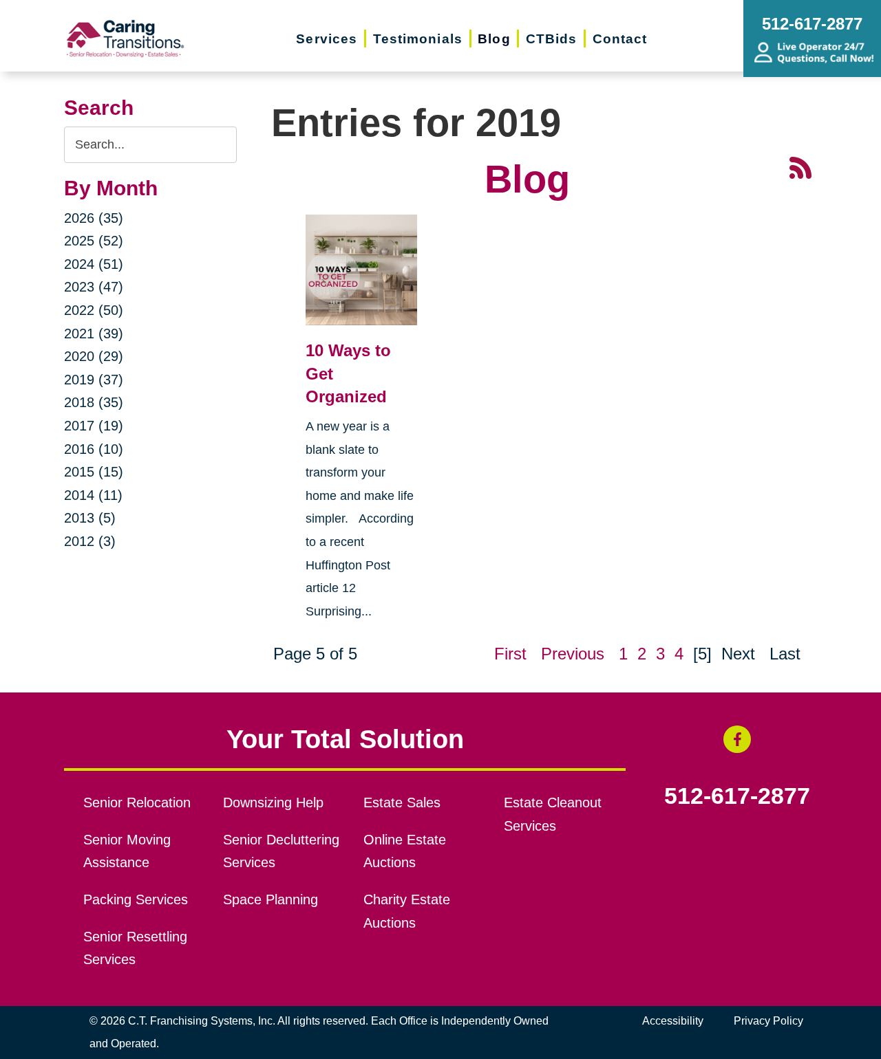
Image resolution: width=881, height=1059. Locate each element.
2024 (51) (93, 264)
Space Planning (270, 899)
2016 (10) (93, 449)
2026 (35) (93, 218)
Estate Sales (401, 802)
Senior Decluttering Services (281, 851)
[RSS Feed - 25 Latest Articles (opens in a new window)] (800, 166)
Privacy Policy (768, 1021)
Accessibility (672, 1021)
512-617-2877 (737, 796)
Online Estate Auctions (404, 851)
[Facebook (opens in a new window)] (737, 739)
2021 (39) (93, 333)
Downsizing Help (273, 802)
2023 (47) (93, 286)
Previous (572, 653)
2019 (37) (93, 379)
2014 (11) (93, 495)
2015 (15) (93, 471)
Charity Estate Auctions (406, 911)
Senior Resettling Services (135, 948)
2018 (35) (93, 402)
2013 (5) (90, 517)
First (510, 653)
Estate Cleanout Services (553, 814)
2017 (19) (93, 425)
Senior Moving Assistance (127, 851)
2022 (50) (93, 310)
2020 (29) (93, 356)
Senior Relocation (137, 802)
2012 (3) (90, 541)
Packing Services (135, 899)
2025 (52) (93, 240)
